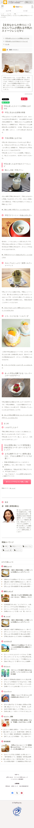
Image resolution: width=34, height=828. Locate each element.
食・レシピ (12, 488)
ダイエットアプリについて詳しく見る (17, 482)
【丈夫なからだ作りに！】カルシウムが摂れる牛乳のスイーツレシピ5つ (16, 16)
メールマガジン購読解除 (17, 779)
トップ (2, 14)
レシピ (25, 10)
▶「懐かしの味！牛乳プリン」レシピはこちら (16, 209)
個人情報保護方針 (24, 786)
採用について (14, 786)
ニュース (8, 10)
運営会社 (7, 786)
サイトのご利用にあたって (21, 777)
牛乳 (15, 14)
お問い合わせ (9, 777)
